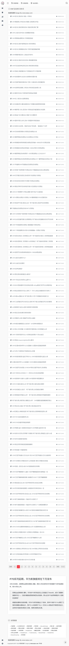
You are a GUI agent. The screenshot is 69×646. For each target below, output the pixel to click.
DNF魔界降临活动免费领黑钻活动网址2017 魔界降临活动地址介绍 (32, 159)
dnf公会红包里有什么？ (19, 258)
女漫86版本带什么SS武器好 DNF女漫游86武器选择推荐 (29, 362)
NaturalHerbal (42, 632)
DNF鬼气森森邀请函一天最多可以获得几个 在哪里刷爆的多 (30, 505)
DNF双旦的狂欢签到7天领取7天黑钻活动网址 (25, 181)
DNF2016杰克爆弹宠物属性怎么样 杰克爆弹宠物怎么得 (29, 527)
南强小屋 (52, 626)
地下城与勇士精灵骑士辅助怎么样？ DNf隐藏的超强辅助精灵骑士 (32, 400)
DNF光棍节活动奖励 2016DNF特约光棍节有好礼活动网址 (29, 367)
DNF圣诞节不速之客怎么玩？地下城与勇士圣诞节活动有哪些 (30, 203)
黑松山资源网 (38, 628)
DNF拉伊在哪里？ (17, 269)
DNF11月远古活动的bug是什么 (21, 280)
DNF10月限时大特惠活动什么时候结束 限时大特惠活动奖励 (30, 461)
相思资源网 (13, 628)
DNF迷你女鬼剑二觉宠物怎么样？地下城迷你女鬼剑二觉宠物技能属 (32, 236)
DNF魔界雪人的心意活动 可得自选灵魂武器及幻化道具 (28, 109)
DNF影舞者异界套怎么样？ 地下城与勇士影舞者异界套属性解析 (31, 395)
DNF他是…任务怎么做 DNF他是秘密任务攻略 (26, 466)
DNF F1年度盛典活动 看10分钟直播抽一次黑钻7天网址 (28, 230)
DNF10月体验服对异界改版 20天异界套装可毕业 (26, 554)
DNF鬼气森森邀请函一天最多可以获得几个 (25, 499)
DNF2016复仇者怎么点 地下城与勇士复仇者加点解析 (28, 384)
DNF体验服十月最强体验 (19, 450)
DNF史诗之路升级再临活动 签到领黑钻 (24, 44)
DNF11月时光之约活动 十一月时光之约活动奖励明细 (28, 373)
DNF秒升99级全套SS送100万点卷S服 (23, 559)
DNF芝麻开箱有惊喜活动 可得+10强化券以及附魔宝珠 (28, 82)
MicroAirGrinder (44, 626)
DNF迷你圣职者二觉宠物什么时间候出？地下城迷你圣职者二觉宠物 (32, 241)
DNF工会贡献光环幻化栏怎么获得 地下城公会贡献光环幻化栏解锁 (32, 302)
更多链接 (23, 635)
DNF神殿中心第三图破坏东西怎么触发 (23, 318)
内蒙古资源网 (30, 628)
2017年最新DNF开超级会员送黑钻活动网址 (25, 164)
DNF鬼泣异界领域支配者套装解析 (22, 444)
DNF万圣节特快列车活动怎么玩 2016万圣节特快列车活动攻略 (31, 494)
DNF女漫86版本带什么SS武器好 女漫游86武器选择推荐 (29, 345)
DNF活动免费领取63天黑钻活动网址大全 (24, 131)
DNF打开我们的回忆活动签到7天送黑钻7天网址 (26, 175)
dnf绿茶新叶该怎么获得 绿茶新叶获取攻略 (25, 307)
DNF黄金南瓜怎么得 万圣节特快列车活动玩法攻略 (27, 483)
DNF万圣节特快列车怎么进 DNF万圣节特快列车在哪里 (28, 543)
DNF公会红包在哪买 (18, 263)
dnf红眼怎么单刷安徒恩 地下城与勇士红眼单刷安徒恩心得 (29, 411)
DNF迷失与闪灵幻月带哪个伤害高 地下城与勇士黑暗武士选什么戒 (32, 433)
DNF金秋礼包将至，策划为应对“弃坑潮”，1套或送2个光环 (29, 126)
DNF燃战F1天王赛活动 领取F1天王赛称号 (24, 115)
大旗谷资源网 (46, 628)
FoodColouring (33, 632)
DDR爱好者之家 (21, 626)
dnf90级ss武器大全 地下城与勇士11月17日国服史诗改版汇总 (30, 296)
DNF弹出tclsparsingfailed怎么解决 (23, 340)
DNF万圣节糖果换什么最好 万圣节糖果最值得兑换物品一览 (30, 472)
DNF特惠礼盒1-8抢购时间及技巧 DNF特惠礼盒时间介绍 (29, 428)
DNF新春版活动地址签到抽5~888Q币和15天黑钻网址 (28, 148)
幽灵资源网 (59, 626)
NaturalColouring (15, 635)
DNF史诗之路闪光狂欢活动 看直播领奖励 (24, 60)
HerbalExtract (29, 630)
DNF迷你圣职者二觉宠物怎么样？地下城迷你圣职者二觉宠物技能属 (32, 247)
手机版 (40, 643)
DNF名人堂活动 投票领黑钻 (20, 98)
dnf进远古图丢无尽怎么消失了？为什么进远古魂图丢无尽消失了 (31, 291)
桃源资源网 (29, 626)
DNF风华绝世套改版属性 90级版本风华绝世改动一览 (28, 488)
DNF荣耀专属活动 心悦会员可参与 (22, 55)
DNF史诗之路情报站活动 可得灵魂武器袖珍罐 (26, 49)
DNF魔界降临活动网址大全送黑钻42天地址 (25, 137)
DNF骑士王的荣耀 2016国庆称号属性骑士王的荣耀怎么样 (29, 329)
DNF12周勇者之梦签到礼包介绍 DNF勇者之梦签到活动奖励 (30, 548)
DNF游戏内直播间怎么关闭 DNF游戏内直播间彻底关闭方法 (30, 510)
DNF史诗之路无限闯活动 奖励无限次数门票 (25, 27)
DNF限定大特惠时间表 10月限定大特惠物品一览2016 (28, 532)
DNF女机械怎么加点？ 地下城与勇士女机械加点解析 (28, 389)
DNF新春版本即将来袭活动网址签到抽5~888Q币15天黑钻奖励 (31, 142)
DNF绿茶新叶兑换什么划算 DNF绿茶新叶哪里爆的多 (28, 378)
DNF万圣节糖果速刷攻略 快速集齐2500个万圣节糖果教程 (29, 477)
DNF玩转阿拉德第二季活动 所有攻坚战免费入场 (26, 87)
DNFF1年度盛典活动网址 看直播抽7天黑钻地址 (26, 225)
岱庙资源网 (13, 630)
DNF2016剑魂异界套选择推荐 (21, 422)
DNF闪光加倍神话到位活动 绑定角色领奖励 (25, 66)
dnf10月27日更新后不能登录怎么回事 (23, 351)
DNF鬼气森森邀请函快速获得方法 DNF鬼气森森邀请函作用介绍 (31, 521)
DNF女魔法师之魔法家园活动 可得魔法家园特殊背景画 (28, 104)
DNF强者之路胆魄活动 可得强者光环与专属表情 (26, 71)
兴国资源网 (20, 630)
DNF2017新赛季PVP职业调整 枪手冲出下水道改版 (27, 192)
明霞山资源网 (21, 628)
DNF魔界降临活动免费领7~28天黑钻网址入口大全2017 (29, 153)
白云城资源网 (46, 630)
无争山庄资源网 (14, 632)
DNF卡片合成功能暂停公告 (20, 417)
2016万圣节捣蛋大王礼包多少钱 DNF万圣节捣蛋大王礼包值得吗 (31, 455)
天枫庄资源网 (54, 630)
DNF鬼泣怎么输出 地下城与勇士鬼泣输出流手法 (26, 406)
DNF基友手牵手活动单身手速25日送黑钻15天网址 (27, 186)
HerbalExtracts (23, 632)
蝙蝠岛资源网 (37, 630)
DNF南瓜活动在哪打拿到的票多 (21, 313)
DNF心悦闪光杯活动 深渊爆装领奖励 (23, 33)
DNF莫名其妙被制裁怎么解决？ (21, 274)
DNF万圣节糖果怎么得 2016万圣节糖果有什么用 (26, 538)
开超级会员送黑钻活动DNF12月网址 (23, 208)
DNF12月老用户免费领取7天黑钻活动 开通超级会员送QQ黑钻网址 (32, 214)
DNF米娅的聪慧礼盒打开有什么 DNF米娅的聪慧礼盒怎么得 (30, 356)
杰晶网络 (13, 626)
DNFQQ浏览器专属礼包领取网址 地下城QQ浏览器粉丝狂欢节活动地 (32, 219)
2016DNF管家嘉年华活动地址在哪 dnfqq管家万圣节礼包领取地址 (32, 285)
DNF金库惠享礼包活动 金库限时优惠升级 (24, 77)
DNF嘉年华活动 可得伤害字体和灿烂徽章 (24, 93)
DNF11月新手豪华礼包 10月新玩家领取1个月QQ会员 (28, 334)
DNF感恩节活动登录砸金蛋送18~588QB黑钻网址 (27, 252)
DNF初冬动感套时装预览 (19, 439)
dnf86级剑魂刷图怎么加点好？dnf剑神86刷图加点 (27, 323)
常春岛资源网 (55, 628)
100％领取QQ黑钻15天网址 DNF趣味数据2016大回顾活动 (29, 197)
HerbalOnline (51, 632)
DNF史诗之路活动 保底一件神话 (22, 16)
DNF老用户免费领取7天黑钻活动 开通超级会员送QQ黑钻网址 (30, 170)
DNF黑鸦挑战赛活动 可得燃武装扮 (22, 38)
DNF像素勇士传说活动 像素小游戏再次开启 (25, 22)
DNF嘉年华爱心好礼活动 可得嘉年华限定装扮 (26, 120)
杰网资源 (36, 626)
